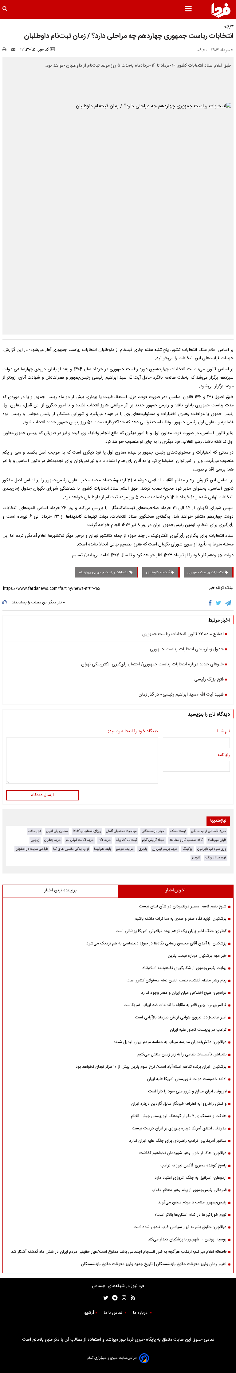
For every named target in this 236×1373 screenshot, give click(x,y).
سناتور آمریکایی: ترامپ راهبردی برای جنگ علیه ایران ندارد (177, 1140)
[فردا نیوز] (221, 10)
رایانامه (224, 755)
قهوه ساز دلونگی (215, 858)
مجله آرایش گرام (153, 840)
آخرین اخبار (176, 890)
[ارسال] (14, 49)
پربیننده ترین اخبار (60, 890)
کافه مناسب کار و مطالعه (186, 840)
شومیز (196, 858)
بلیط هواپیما (102, 849)
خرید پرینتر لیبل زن (165, 849)
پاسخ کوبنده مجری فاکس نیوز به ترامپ (193, 1165)
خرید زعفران (52, 840)
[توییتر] (219, 603)
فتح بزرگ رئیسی (209, 679)
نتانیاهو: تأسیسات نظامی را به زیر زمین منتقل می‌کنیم (181, 1054)
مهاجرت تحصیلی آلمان (121, 831)
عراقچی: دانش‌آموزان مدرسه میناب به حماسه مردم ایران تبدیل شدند (169, 1042)
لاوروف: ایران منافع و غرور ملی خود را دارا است (187, 1091)
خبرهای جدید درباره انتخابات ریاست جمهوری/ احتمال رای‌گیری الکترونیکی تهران (152, 664)
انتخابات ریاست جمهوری (206, 572)
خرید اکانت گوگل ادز (80, 840)
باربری (143, 849)
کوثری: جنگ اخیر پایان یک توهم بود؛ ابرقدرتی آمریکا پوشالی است (171, 931)
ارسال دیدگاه (42, 795)
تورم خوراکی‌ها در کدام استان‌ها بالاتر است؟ (190, 1214)
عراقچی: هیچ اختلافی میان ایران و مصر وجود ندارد (183, 992)
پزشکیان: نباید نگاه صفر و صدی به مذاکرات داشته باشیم (180, 918)
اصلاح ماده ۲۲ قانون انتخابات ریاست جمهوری (183, 634)
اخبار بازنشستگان (153, 831)
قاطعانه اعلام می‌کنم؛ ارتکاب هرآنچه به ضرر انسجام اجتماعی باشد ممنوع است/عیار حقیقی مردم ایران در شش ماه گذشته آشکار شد (118, 1251)
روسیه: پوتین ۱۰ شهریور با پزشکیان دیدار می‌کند (187, 1239)
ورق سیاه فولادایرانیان (211, 849)
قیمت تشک (178, 831)
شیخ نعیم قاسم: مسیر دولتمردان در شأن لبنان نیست (182, 906)
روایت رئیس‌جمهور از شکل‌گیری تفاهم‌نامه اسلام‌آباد (184, 968)
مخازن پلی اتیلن (57, 831)
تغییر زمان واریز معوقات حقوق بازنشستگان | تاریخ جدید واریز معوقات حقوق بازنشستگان (153, 1264)
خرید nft (105, 840)
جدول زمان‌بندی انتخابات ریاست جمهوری (187, 649)
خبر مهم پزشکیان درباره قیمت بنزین (197, 955)
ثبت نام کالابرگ (126, 840)
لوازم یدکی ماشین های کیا (71, 849)
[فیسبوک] (211, 603)
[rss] (131, 1298)
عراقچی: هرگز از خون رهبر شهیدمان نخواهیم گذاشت (182, 1153)
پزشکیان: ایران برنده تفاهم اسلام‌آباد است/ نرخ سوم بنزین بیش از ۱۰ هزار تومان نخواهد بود (151, 1066)
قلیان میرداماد (217, 840)
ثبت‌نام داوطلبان (158, 572)
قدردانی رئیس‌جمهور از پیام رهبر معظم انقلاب (188, 1190)
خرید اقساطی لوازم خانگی (208, 831)
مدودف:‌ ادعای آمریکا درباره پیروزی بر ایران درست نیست (179, 1128)
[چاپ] (6, 49)
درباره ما (141, 1313)
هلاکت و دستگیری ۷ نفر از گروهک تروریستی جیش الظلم (178, 1116)
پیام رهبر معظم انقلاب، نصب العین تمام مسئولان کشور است (176, 980)
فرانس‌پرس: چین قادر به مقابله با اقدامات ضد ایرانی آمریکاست (175, 1005)
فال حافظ (34, 831)
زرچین (35, 840)
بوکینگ (187, 849)
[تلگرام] (229, 603)
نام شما (223, 731)
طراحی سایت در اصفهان (32, 849)
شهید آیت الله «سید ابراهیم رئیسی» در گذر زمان (181, 695)
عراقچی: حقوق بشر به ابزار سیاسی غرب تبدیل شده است (179, 1227)
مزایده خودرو (125, 849)
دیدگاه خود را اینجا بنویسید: (133, 731)
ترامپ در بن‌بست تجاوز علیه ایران (198, 1029)
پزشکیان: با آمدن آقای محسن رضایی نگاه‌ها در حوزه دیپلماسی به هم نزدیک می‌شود (156, 943)
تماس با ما (114, 1313)
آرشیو (89, 1313)
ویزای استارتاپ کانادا (87, 831)
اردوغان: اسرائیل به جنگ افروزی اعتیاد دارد (190, 1177)
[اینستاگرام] (122, 1298)
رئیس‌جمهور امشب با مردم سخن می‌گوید (192, 1202)
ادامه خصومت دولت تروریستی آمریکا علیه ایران (186, 1079)
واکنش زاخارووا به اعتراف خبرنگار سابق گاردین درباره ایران (178, 1103)
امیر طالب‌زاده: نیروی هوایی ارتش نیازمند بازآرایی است (180, 1017)
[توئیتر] (104, 1298)
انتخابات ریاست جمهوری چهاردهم (104, 572)
